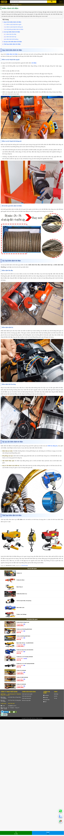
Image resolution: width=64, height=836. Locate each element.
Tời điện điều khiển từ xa (22, 593)
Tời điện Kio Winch (20, 580)
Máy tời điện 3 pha (20, 607)
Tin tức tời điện (8, 4)
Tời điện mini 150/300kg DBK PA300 (24, 629)
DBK (24, 624)
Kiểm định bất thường (12, 39)
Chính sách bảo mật (26, 698)
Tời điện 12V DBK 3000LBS (22, 677)
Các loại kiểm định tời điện (12, 32)
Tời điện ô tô (19, 573)
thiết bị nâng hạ (52, 445)
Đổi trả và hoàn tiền (26, 700)
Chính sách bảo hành (26, 696)
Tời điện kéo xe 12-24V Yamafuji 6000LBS (25, 663)
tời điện (34, 63)
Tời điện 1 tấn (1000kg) (21, 614)
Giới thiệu (56, 694)
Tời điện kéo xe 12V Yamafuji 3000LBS (25, 656)
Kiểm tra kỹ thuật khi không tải (14, 27)
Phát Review (24, 565)
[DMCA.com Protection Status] (13, 711)
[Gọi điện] (60, 810)
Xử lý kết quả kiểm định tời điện (14, 29)
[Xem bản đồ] (60, 821)
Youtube (46, 697)
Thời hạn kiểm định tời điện (12, 44)
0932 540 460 (11, 703)
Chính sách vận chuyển (27, 694)
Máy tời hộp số (20, 586)
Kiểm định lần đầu (11, 34)
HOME (2, 4)
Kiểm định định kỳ (11, 36)
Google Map (46, 699)
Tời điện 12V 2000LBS (21, 670)
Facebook (46, 695)
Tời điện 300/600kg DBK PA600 (23, 636)
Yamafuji (25, 658)
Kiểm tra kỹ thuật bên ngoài (13, 24)
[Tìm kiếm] (51, 1)
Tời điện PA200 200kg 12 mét (23, 622)
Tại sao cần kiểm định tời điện (13, 41)
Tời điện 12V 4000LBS (21, 684)
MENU (61, 2)
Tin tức (55, 698)
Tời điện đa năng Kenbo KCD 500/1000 (25, 649)
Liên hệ (55, 696)
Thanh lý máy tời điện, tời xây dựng (24, 600)
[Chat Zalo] (60, 816)
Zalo (45, 701)
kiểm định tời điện (12, 54)
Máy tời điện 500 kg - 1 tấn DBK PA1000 (25, 642)
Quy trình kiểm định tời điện (12, 22)
